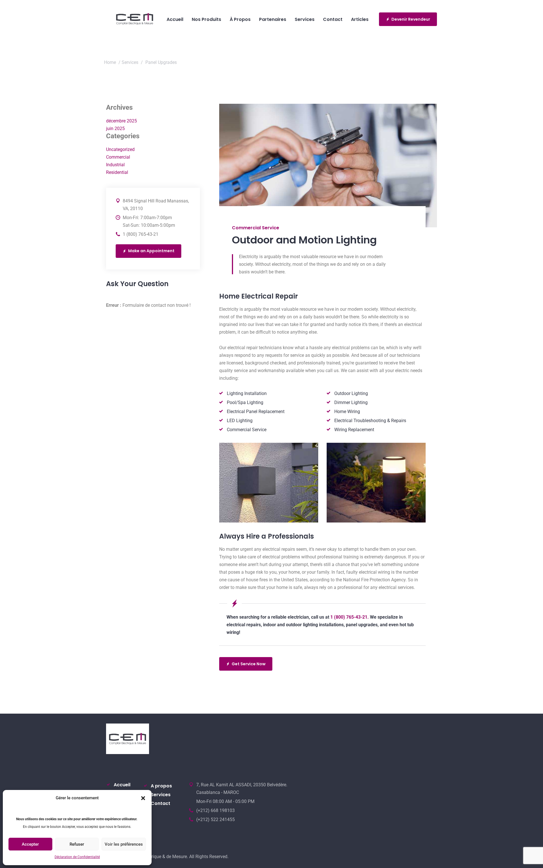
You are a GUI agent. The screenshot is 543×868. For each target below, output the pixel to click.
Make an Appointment (151, 251)
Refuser (77, 844)
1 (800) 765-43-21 (140, 234)
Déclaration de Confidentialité (77, 857)
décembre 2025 (121, 121)
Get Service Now (249, 664)
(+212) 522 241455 (215, 819)
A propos (161, 786)
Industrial (115, 164)
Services (130, 62)
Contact (160, 803)
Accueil (122, 784)
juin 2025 (115, 128)
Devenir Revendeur (410, 19)
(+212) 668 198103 (215, 810)
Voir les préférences (124, 844)
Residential (117, 172)
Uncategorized (120, 149)
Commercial (118, 157)
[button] (143, 798)
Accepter (30, 844)
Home (110, 62)
